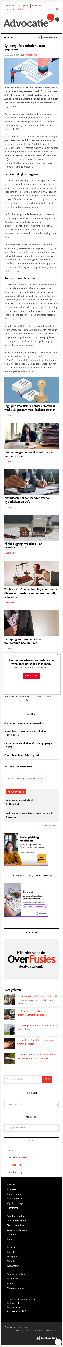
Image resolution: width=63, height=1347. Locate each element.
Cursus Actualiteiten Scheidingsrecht (22, 755)
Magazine (24, 6)
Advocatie (31, 20)
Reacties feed (14, 1165)
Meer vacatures (49, 826)
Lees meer (9, 415)
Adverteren (12, 1283)
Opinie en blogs (15, 1203)
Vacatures (12, 1235)
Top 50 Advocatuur (16, 1221)
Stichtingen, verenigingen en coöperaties (24, 723)
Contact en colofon (13, 9)
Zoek (48, 1079)
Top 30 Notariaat (15, 1225)
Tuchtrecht (12, 1208)
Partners (11, 1239)
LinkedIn (11, 1252)
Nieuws (11, 1185)
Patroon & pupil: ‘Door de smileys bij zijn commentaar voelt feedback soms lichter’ (37, 1000)
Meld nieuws (13, 1279)
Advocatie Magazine (17, 1230)
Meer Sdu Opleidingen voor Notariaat (23, 779)
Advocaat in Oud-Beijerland (19, 800)
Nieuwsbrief (10, 6)
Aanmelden (31, 676)
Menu (11, 38)
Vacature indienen (16, 1288)
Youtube (11, 1261)
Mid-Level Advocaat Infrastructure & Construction (30, 813)
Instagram (12, 1257)
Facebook (12, 1247)
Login (10, 1150)
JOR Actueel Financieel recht (18, 767)
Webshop (36, 6)
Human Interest (15, 1194)
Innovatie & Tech (15, 1199)
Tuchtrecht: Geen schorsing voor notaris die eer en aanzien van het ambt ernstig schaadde (31, 593)
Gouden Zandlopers (17, 1216)
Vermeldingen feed (17, 1157)
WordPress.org (15, 1172)
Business (11, 1189)
